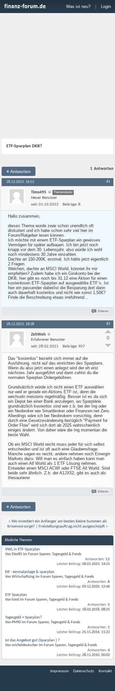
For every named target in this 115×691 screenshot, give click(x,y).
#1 (108, 182)
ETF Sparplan (16, 595)
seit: (34, 204)
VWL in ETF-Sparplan (22, 549)
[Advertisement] (57, 76)
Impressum (59, 671)
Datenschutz (83, 671)
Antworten (18, 171)
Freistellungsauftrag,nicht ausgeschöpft (72, 526)
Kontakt (105, 671)
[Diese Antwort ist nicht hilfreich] (108, 345)
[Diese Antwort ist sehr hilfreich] (108, 331)
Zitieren (103, 311)
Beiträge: (70, 204)
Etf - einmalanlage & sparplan (29, 572)
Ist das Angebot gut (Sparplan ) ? (32, 640)
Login (106, 6)
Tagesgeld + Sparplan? (23, 617)
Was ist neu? (78, 6)
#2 (108, 324)
